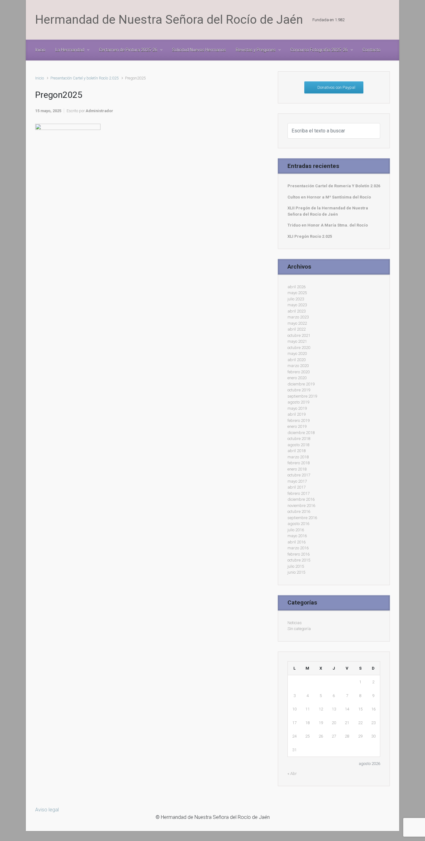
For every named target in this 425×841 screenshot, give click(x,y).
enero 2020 (296, 377)
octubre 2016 (298, 511)
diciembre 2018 (301, 432)
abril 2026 (296, 286)
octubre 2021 (298, 335)
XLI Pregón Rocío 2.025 (309, 236)
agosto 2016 (298, 523)
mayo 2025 (297, 292)
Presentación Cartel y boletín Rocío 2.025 (84, 78)
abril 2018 (296, 450)
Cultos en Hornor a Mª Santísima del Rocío (329, 197)
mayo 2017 (297, 481)
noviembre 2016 (301, 505)
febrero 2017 (298, 493)
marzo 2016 (298, 548)
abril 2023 (296, 311)
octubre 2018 (298, 438)
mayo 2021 (297, 341)
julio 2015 (295, 566)
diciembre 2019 (301, 384)
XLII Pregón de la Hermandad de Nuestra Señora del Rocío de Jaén (327, 211)
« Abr (292, 773)
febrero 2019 (298, 420)
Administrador (99, 110)
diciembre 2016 (301, 499)
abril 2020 (296, 359)
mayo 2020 (297, 353)
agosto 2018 (298, 444)
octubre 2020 (298, 347)
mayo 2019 (297, 408)
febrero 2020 (298, 372)
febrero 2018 (298, 463)
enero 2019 (296, 426)
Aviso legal (47, 810)
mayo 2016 (297, 535)
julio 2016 (295, 530)
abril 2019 (296, 414)
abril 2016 (296, 542)
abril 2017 (296, 487)
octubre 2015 (298, 560)
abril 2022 (296, 329)
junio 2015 (296, 572)
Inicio (39, 78)
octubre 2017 (298, 475)
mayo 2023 (297, 305)
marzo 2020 (298, 365)
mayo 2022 (297, 323)
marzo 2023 (298, 317)
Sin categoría (299, 628)
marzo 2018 (298, 457)
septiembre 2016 (302, 517)
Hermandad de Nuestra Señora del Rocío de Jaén (169, 19)
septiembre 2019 (302, 396)
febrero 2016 (298, 554)
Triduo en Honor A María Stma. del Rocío (327, 225)
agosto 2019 (298, 402)
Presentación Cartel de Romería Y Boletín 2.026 (333, 186)
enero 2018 (296, 469)
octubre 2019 (298, 390)
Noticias (294, 622)
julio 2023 (295, 299)
